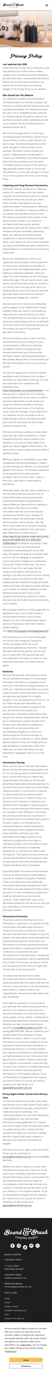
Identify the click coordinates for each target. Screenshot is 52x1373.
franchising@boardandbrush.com (18, 1287)
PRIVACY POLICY (12, 1307)
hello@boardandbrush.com (15, 1278)
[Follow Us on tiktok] (25, 1247)
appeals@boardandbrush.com (17, 1088)
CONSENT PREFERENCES (15, 1311)
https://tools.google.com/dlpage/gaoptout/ (28, 631)
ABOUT (8, 1303)
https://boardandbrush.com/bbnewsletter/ (23, 390)
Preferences (26, 1366)
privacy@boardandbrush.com (27, 1028)
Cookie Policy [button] (25, 1345)
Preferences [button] (10, 1351)
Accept (26, 1360)
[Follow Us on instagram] (19, 1246)
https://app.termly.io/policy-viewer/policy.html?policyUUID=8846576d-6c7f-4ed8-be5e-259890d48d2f (26, 540)
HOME (7, 1299)
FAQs (7, 1315)
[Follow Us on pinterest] (31, 1246)
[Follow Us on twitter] (37, 1246)
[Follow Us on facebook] (12, 1246)
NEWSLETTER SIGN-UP (14, 1319)
